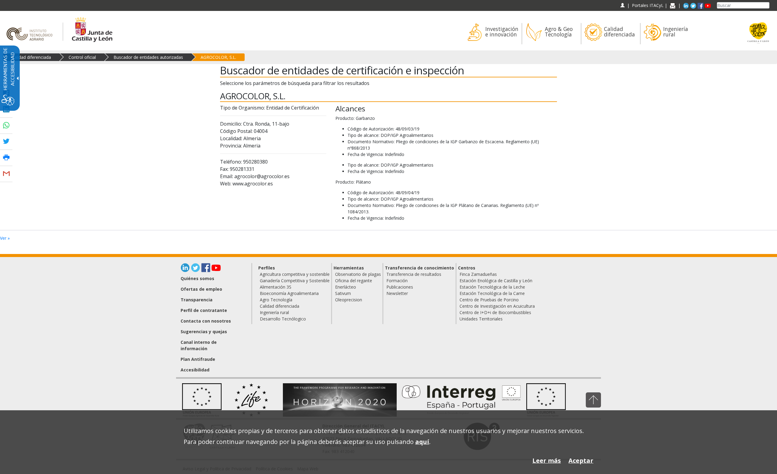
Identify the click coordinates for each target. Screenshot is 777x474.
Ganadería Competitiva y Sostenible (295, 280)
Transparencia (196, 300)
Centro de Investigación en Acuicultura (497, 306)
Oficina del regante (353, 280)
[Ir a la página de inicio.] (31, 29)
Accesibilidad (195, 370)
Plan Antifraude (198, 359)
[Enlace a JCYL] (92, 29)
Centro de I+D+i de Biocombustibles (495, 312)
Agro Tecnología (276, 300)
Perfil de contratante (204, 310)
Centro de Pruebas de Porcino (489, 300)
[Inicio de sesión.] (622, 5)
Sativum (343, 293)
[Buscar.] (767, 5)
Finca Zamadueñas (478, 274)
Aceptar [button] (580, 460)
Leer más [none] (546, 460)
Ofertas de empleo (201, 289)
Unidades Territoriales (481, 319)
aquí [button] (422, 442)
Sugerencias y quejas (204, 331)
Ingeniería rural (274, 312)
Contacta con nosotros (206, 321)
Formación (397, 280)
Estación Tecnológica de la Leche (492, 287)
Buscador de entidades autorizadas (148, 57)
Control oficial (82, 57)
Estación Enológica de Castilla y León (496, 280)
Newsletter (397, 293)
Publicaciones (399, 287)
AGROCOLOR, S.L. (218, 57)
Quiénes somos (197, 278)
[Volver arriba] (593, 399)
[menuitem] (492, 33)
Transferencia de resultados (413, 274)
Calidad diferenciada (31, 57)
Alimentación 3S (275, 287)
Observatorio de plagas (358, 274)
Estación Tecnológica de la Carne (492, 293)
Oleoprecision (348, 300)
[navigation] (647, 5)
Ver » (5, 238)
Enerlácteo (345, 287)
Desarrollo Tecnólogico (283, 319)
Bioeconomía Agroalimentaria (289, 293)
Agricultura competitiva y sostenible (295, 274)
